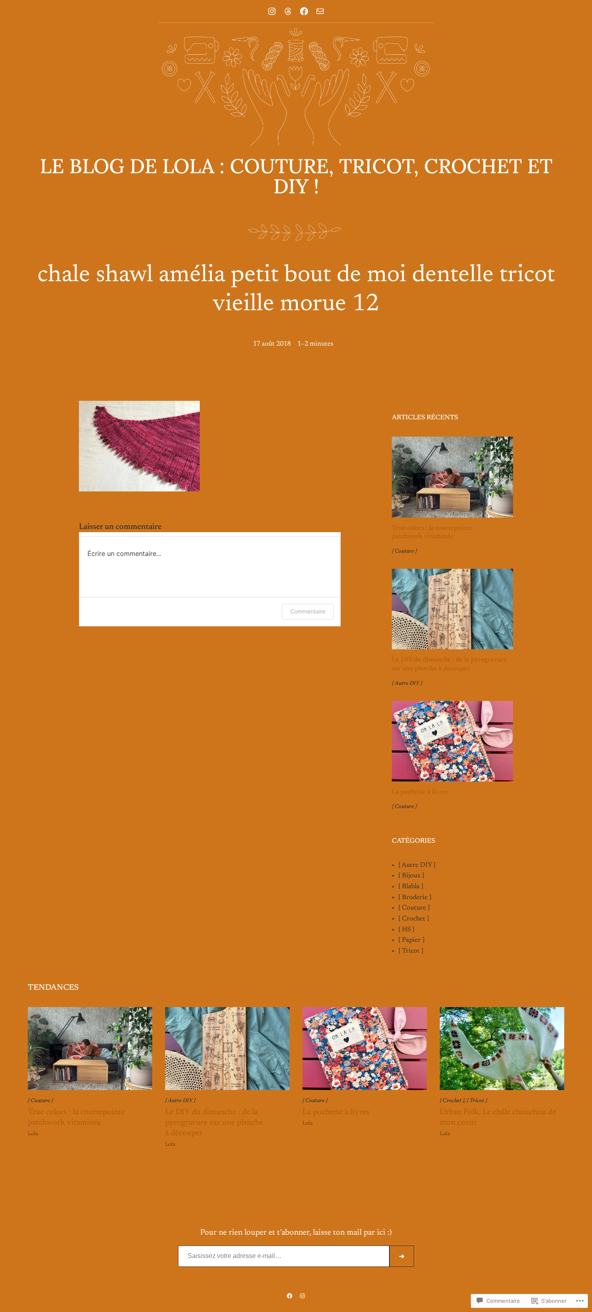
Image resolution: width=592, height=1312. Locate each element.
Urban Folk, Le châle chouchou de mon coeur (498, 1117)
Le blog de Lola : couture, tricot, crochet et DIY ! (296, 176)
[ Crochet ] (413, 919)
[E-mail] (320, 11)
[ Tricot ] (410, 951)
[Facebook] (304, 11)
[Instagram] (272, 11)
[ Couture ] (404, 551)
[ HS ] (406, 929)
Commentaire (307, 611)
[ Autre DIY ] (407, 683)
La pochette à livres (420, 792)
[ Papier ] (411, 940)
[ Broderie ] (414, 897)
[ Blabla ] (410, 886)
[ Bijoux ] (411, 876)
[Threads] (288, 11)
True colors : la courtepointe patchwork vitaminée (432, 532)
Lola (33, 1134)
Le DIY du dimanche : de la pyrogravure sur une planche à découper (449, 664)
